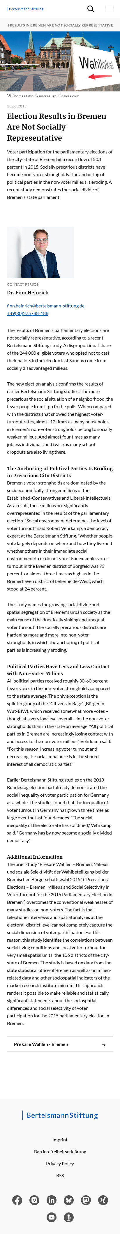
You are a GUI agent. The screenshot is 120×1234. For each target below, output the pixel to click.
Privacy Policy (60, 1163)
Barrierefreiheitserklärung (60, 1151)
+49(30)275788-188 (27, 313)
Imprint (60, 1139)
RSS (60, 1175)
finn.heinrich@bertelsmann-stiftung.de (45, 305)
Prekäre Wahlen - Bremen (41, 1044)
